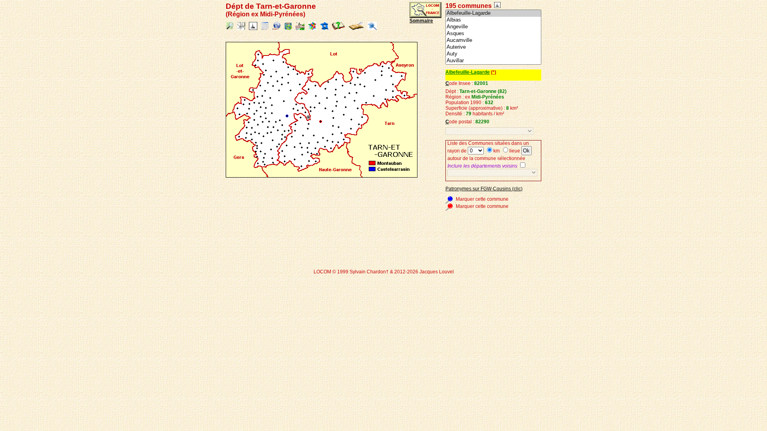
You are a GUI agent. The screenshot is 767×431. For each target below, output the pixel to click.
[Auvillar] (493, 60)
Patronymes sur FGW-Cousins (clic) (484, 189)
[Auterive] (493, 47)
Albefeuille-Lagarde (467, 72)
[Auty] (493, 54)
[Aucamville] (493, 40)
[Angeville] (493, 27)
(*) (493, 72)
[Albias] (493, 20)
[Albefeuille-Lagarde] (493, 13)
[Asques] (493, 33)
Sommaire (421, 21)
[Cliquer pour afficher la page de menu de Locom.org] (425, 16)
